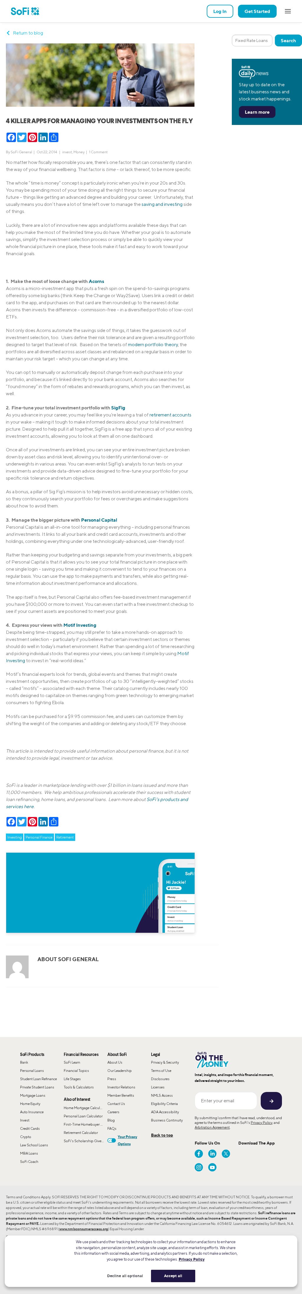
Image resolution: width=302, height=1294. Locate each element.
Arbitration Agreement (212, 1127)
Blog (111, 1120)
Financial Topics (76, 1070)
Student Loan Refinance (38, 1079)
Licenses (158, 1087)
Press (111, 1079)
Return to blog (28, 33)
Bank (24, 1062)
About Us (114, 1062)
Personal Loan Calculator (83, 1116)
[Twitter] (226, 1154)
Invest (24, 1120)
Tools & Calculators (79, 1087)
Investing (14, 837)
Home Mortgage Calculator (85, 1108)
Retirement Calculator (81, 1132)
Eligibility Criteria (164, 1103)
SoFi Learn (72, 1062)
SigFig (118, 408)
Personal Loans (32, 1070)
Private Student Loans (37, 1087)
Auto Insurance (32, 1112)
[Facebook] (199, 1154)
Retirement (65, 837)
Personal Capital (99, 520)
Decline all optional (125, 1275)
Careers (113, 1112)
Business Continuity (167, 1120)
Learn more (257, 112)
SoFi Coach (29, 1161)
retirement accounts (170, 415)
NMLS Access (162, 1095)
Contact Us (116, 1103)
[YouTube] (212, 1167)
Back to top (162, 1134)
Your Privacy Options (127, 1140)
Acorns (96, 281)
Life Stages (72, 1079)
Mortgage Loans (32, 1095)
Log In (220, 11)
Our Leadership (119, 1070)
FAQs (111, 1128)
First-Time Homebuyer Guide (85, 1124)
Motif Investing (79, 625)
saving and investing (162, 204)
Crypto (25, 1137)
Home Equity (30, 1103)
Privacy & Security (165, 1062)
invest (67, 152)
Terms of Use (161, 1070)
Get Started (257, 11)
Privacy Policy (261, 1122)
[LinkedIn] (212, 1154)
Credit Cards (30, 1128)
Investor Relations (121, 1087)
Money (79, 152)
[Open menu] (287, 11)
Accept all (173, 1275)
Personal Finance (39, 837)
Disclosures (160, 1079)
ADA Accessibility (165, 1112)
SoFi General (21, 152)
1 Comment (98, 152)
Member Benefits (120, 1095)
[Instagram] (199, 1167)
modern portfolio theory (153, 344)
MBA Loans (29, 1153)
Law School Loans (34, 1145)
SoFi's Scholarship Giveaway (85, 1141)
